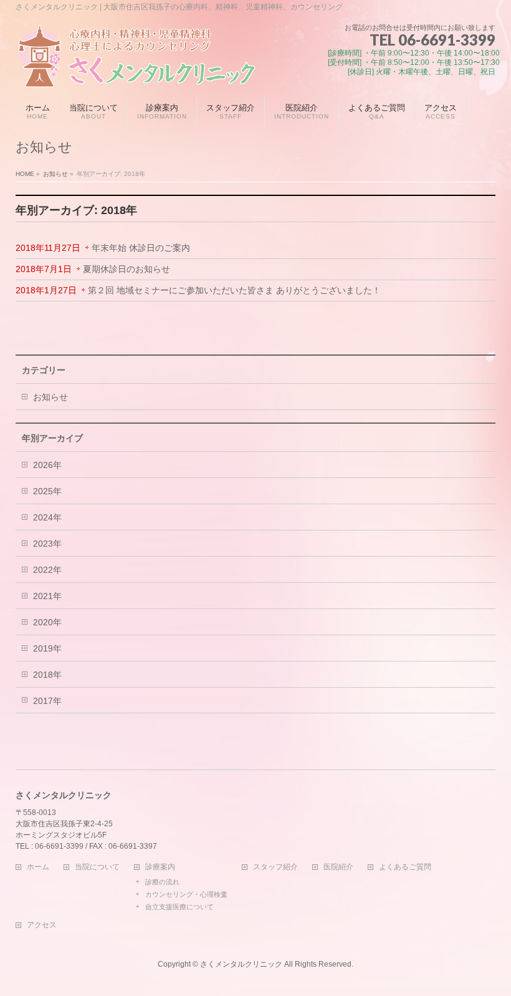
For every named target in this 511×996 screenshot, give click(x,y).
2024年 (47, 517)
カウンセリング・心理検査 (186, 894)
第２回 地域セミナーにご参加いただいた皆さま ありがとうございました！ (234, 290)
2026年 (47, 465)
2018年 (47, 675)
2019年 (47, 648)
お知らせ (50, 397)
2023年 (47, 544)
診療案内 (160, 867)
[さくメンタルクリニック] (136, 73)
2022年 (47, 570)
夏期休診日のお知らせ (126, 269)
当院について (97, 867)
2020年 (47, 622)
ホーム (38, 867)
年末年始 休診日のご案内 (141, 248)
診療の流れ (162, 882)
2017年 (47, 701)
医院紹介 (338, 867)
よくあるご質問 (405, 867)
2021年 (47, 596)
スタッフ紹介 (275, 867)
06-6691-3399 (446, 40)
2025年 (47, 491)
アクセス (42, 925)
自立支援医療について (179, 907)
